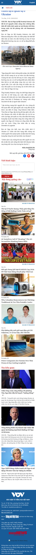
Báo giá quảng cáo (6, 512)
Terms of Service (5, 173)
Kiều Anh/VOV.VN (28, 147)
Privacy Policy (27, 171)
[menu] (3, 2)
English (32, 2)
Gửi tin (7, 176)
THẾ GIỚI (9, 8)
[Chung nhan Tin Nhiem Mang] (18, 541)
